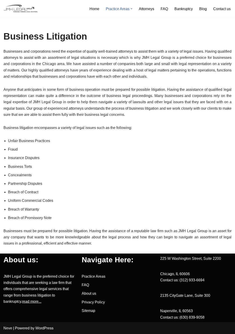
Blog (203, 9)
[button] (131, 9)
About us (89, 293)
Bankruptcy (183, 9)
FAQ (164, 9)
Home (94, 9)
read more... (31, 301)
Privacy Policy (93, 302)
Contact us (222, 9)
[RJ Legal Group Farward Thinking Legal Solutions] (20, 8)
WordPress (44, 328)
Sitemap (88, 311)
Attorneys (146, 9)
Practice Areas (93, 276)
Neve (7, 328)
